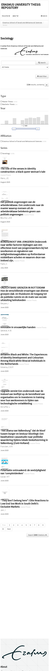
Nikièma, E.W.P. (7, 367)
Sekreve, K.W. (6, 331)
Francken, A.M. (7, 446)
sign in (44, 16)
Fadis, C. (4, 264)
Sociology (8, 153)
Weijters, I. (5, 303)
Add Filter (43, 76)
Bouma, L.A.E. (6, 218)
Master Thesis (9, 102)
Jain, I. (3, 510)
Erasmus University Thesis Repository (21, 6)
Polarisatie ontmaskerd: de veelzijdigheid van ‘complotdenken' (23, 472)
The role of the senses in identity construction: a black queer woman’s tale (23, 170)
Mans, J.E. (5, 178)
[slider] (25, 128)
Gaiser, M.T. (5, 477)
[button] (24, 129)
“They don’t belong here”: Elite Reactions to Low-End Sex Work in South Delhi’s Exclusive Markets (24, 503)
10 (3, 529)
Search (43, 63)
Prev (4, 525)
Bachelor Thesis (10, 104)
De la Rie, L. (5, 407)
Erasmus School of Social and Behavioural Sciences (22, 23)
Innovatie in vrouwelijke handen (18, 327)
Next (9, 529)
